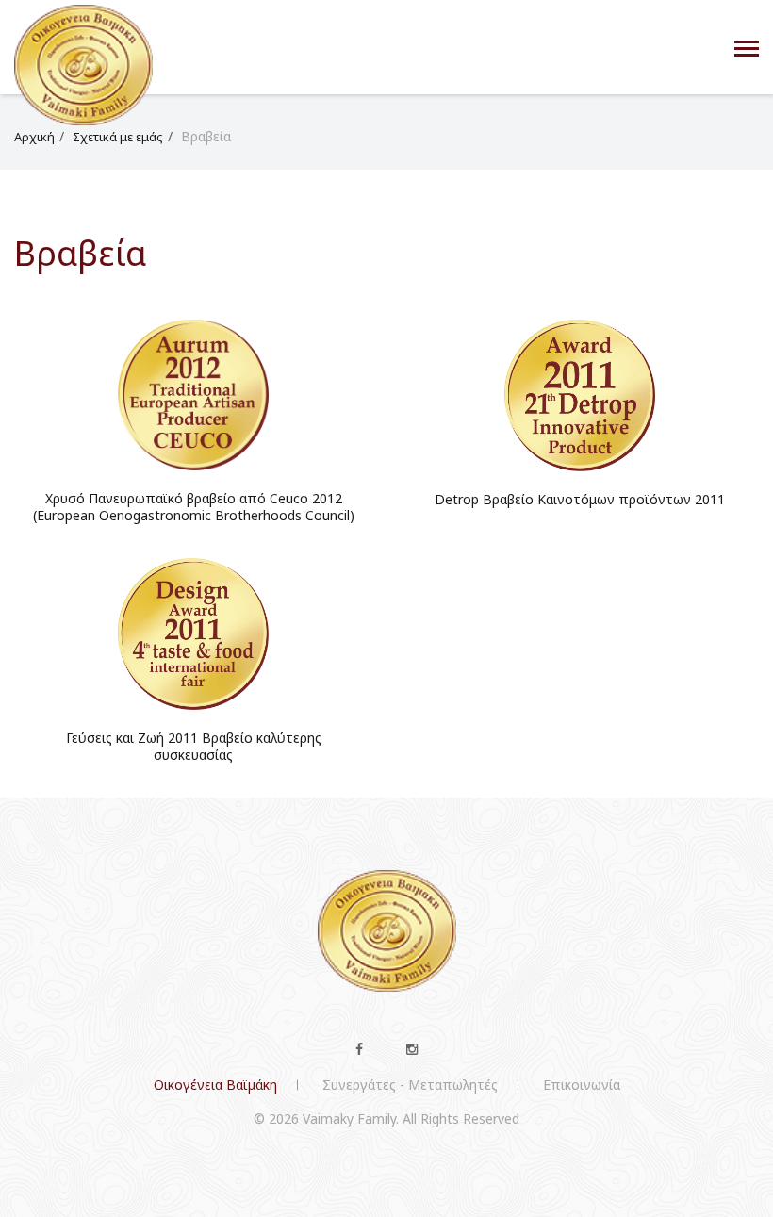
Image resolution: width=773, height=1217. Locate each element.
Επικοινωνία (581, 1085)
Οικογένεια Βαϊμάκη (215, 1085)
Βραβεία (206, 136)
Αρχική (34, 136)
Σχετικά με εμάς (118, 136)
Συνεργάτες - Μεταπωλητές (410, 1085)
